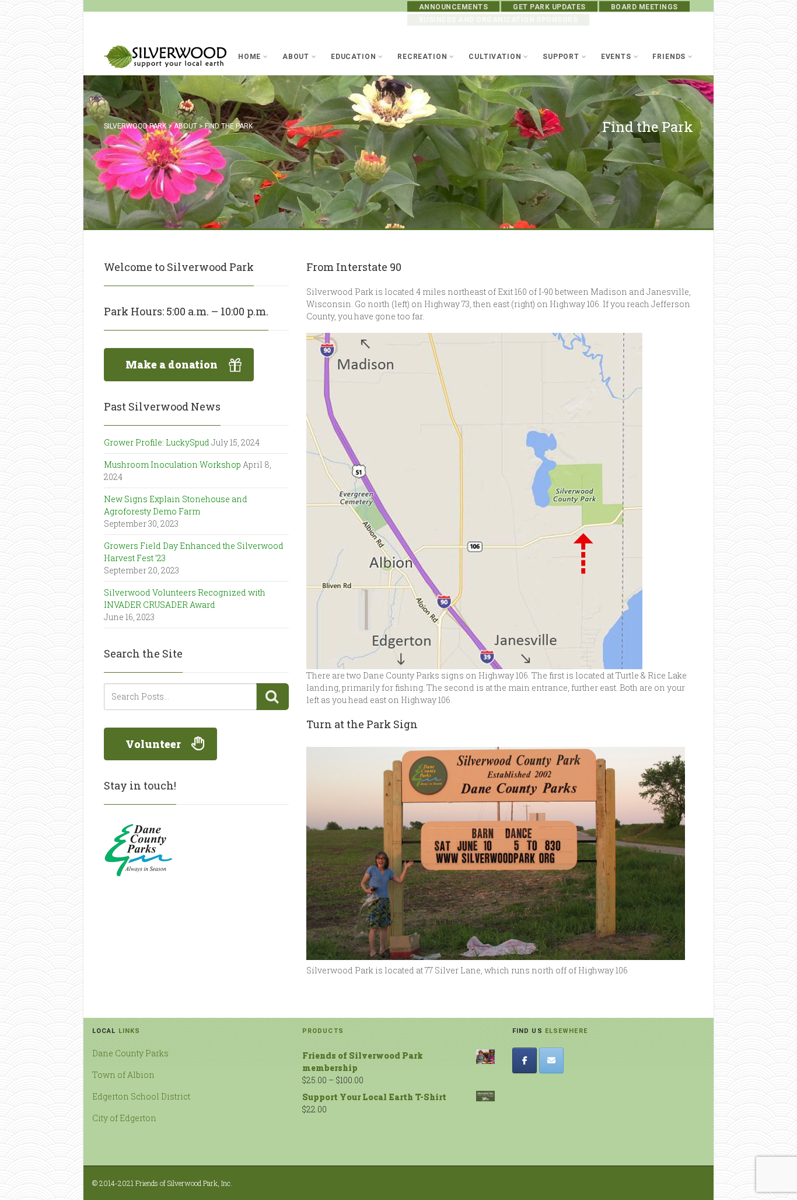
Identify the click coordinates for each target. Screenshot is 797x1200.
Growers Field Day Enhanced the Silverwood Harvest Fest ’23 (194, 552)
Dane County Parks (130, 1053)
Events (616, 57)
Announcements (453, 7)
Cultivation (495, 57)
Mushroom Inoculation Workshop (172, 464)
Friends (669, 57)
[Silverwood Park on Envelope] (551, 1060)
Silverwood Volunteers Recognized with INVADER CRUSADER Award (184, 598)
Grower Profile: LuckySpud (156, 442)
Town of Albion (123, 1074)
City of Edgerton (124, 1118)
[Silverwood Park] (165, 57)
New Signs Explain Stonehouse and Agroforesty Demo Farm (175, 505)
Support (561, 57)
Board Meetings (644, 7)
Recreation (422, 57)
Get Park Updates (549, 7)
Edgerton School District (141, 1096)
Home (249, 57)
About (295, 57)
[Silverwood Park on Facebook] (524, 1060)
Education (353, 57)
